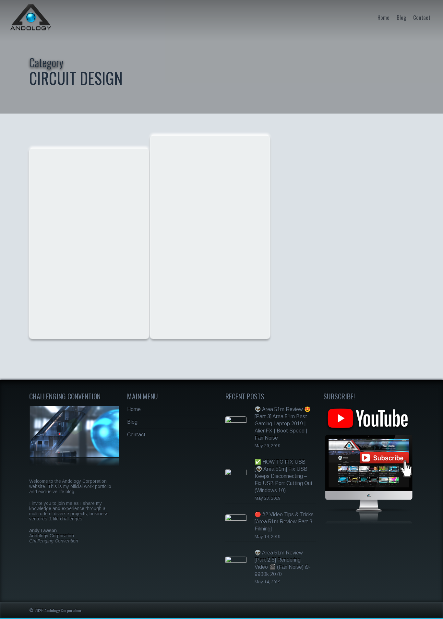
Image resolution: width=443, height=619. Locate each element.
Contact (421, 17)
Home (383, 17)
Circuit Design (54, 159)
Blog (401, 17)
